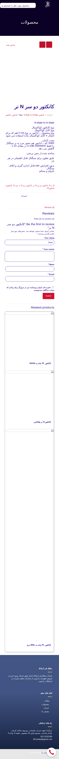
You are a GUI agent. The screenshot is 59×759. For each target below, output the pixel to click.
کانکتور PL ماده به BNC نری (39, 645)
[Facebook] (30, 757)
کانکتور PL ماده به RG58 (40, 363)
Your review (48, 249)
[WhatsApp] (37, 757)
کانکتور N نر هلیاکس (42, 422)
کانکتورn (9, 185)
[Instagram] (10, 757)
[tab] (29, 207)
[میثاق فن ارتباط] (47, 4)
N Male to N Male (31, 115)
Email (51, 274)
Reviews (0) (49, 207)
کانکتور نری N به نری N (22, 185)
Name (51, 264)
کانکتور (41, 115)
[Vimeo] (17, 757)
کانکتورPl (50, 188)
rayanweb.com (35, 753)
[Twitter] (23, 757)
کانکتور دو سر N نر (40, 185)
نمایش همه (10, 45)
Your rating (49, 238)
